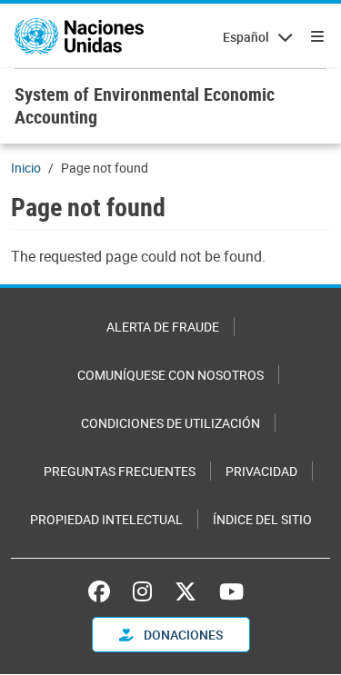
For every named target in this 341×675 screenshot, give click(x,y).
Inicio (26, 167)
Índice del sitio (262, 519)
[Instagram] (142, 591)
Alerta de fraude (162, 326)
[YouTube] (231, 591)
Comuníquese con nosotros (170, 374)
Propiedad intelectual (106, 519)
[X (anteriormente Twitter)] (185, 591)
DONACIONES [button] (182, 634)
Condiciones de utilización (170, 423)
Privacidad (261, 471)
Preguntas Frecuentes (120, 471)
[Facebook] (103, 591)
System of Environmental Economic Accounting (145, 105)
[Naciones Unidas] (79, 36)
